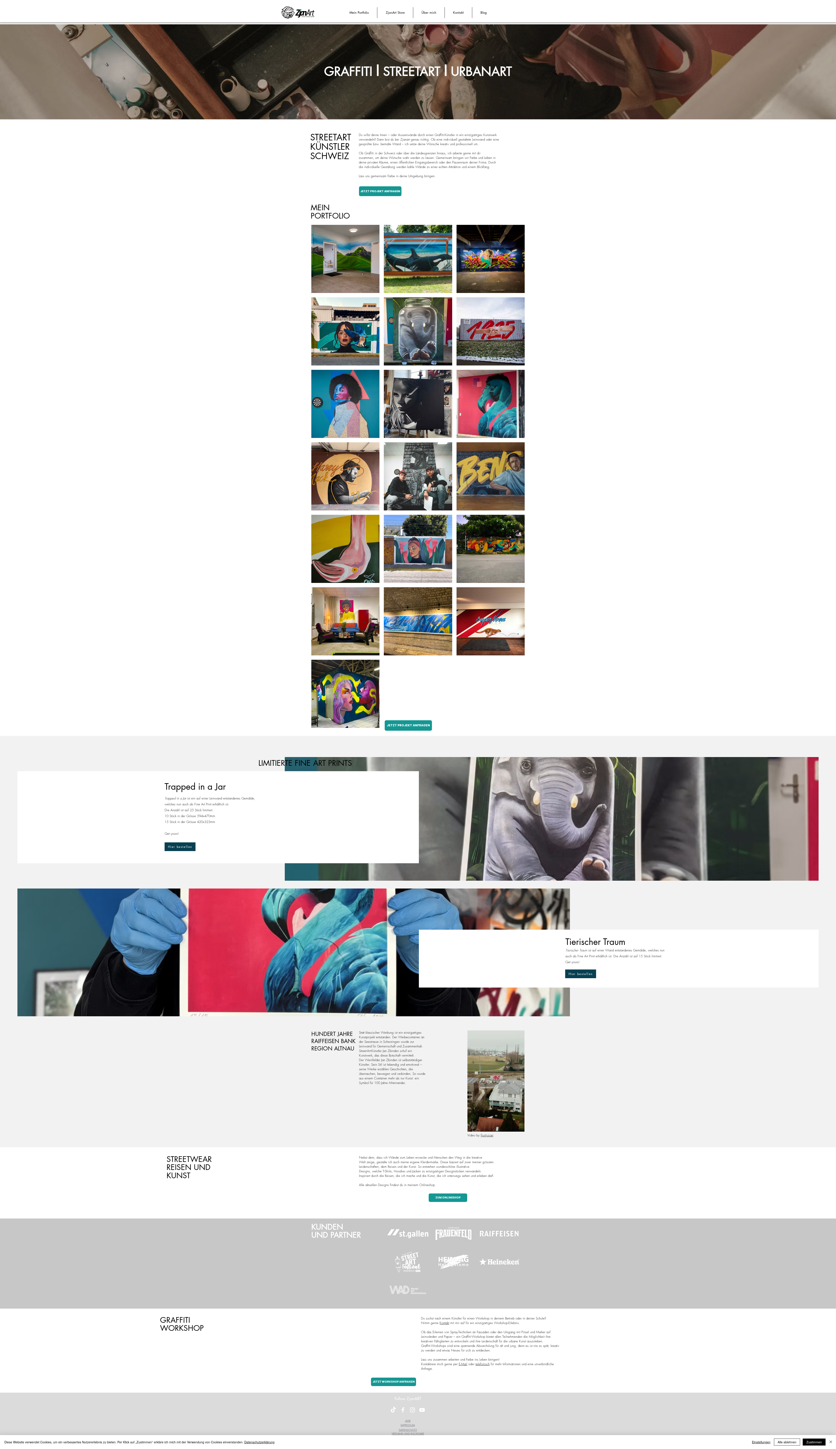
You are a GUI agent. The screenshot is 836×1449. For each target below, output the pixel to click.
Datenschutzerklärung (259, 1442)
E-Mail (463, 1364)
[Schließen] (830, 1442)
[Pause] (473, 1126)
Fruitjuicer (487, 1135)
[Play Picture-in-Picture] (511, 1126)
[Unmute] (480, 1126)
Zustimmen (814, 1442)
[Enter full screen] (518, 1126)
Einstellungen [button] (761, 1442)
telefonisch (482, 1364)
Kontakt (444, 1323)
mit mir (454, 1323)
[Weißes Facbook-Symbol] (402, 1410)
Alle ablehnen (787, 1442)
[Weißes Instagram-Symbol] (412, 1410)
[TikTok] (393, 1410)
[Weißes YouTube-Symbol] (422, 1410)
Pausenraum (460, 162)
